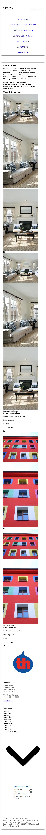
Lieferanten (23, 47)
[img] (23, 8)
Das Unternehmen (22, 30)
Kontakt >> (7, 701)
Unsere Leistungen (22, 36)
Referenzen (23, 41)
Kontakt (22, 52)
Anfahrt (32, 820)
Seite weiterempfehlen (16, 822)
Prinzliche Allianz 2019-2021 (23, 25)
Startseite (23, 19)
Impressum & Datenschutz (15, 819)
